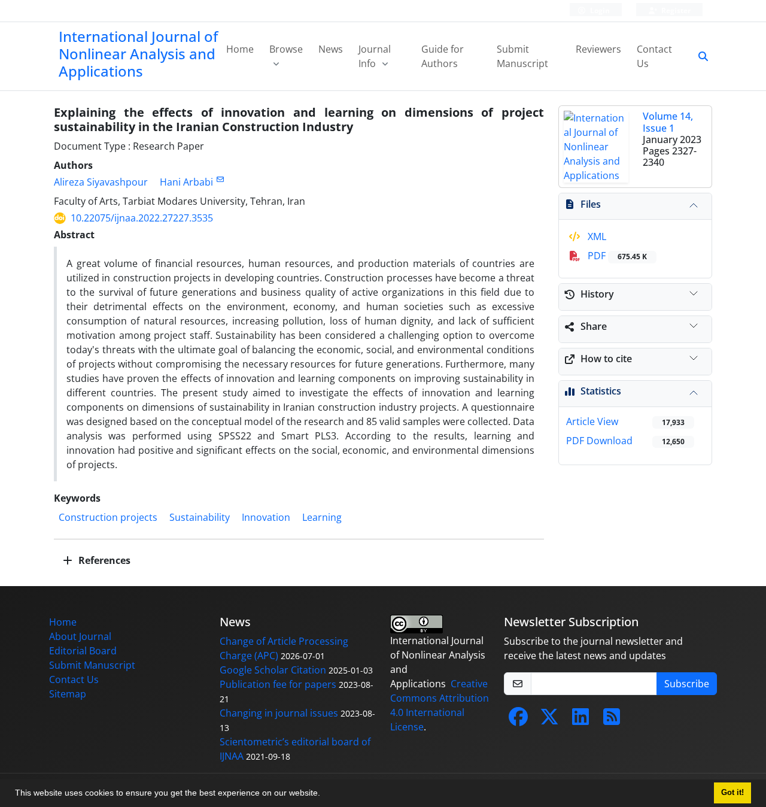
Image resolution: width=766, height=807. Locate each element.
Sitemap (67, 693)
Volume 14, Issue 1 (668, 122)
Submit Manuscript (522, 56)
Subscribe (686, 683)
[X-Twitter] (549, 720)
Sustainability (199, 517)
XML (595, 236)
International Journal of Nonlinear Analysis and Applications (138, 53)
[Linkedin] (580, 720)
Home (240, 49)
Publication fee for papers (278, 684)
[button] (324, 794)
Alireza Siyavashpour (101, 182)
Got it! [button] (732, 792)
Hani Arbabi (186, 182)
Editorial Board (83, 650)
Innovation (266, 517)
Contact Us (654, 56)
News (330, 49)
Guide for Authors (442, 56)
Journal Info (374, 56)
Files (590, 204)
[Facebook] (518, 720)
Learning (322, 517)
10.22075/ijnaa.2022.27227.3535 (142, 217)
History (597, 294)
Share (593, 326)
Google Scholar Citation (273, 669)
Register (675, 10)
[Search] (698, 56)
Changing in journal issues (279, 713)
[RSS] (611, 720)
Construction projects (108, 517)
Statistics (600, 391)
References (103, 560)
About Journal (80, 636)
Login (599, 10)
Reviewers (598, 49)
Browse (286, 49)
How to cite (606, 358)
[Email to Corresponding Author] (219, 179)
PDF (616, 255)
